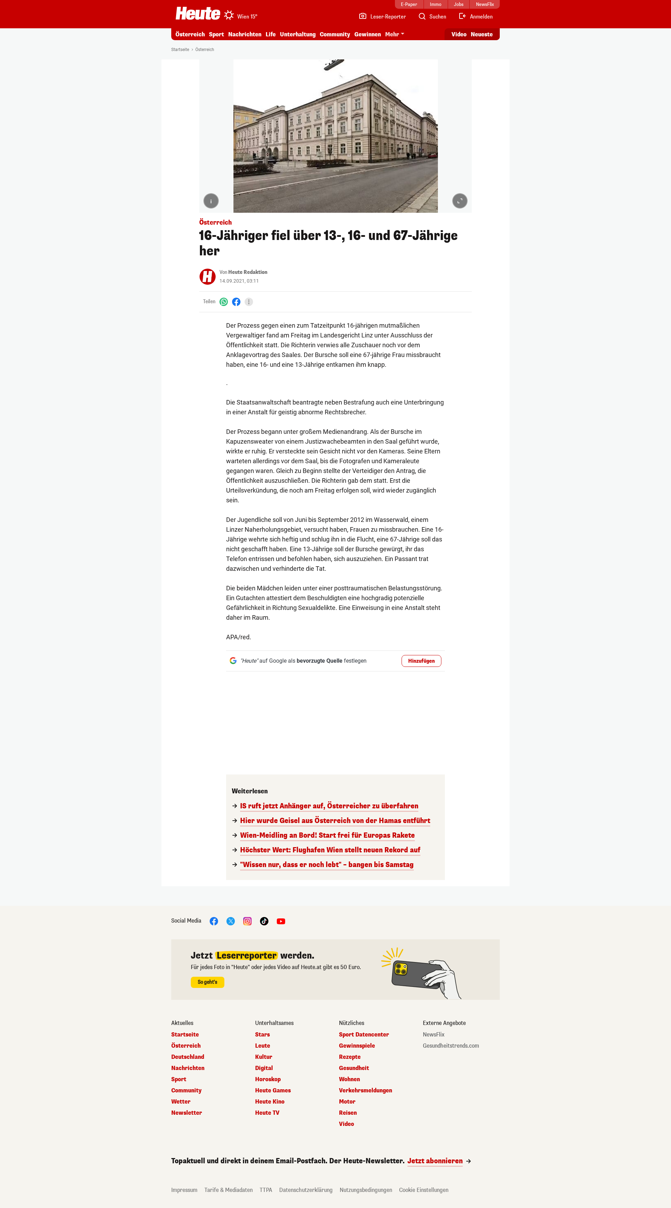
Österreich (190, 34)
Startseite (180, 49)
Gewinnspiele (357, 1045)
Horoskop (268, 1079)
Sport (216, 34)
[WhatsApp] (223, 301)
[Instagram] (247, 920)
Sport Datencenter (364, 1034)
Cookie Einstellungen (423, 1190)
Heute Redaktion (247, 272)
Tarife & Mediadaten (228, 1190)
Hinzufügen (421, 661)
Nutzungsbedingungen (366, 1190)
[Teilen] (249, 302)
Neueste (482, 34)
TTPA (266, 1190)
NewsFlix (434, 1034)
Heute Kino (269, 1101)
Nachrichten (187, 1068)
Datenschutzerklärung (306, 1190)
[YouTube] (281, 920)
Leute (262, 1045)
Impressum (184, 1190)
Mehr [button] (392, 34)
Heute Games (273, 1090)
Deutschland (187, 1057)
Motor (347, 1101)
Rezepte (350, 1057)
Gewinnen (367, 34)
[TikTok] (264, 920)
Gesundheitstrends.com (451, 1045)
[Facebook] (236, 301)
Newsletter (186, 1112)
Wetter (180, 1101)
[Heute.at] (198, 13)
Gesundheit (354, 1068)
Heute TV (267, 1112)
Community (335, 34)
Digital (264, 1068)
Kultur (263, 1057)
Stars (262, 1034)
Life (271, 34)
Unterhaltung (298, 34)
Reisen (348, 1112)
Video (459, 34)
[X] (230, 920)
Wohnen (349, 1079)
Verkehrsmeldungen (365, 1090)
